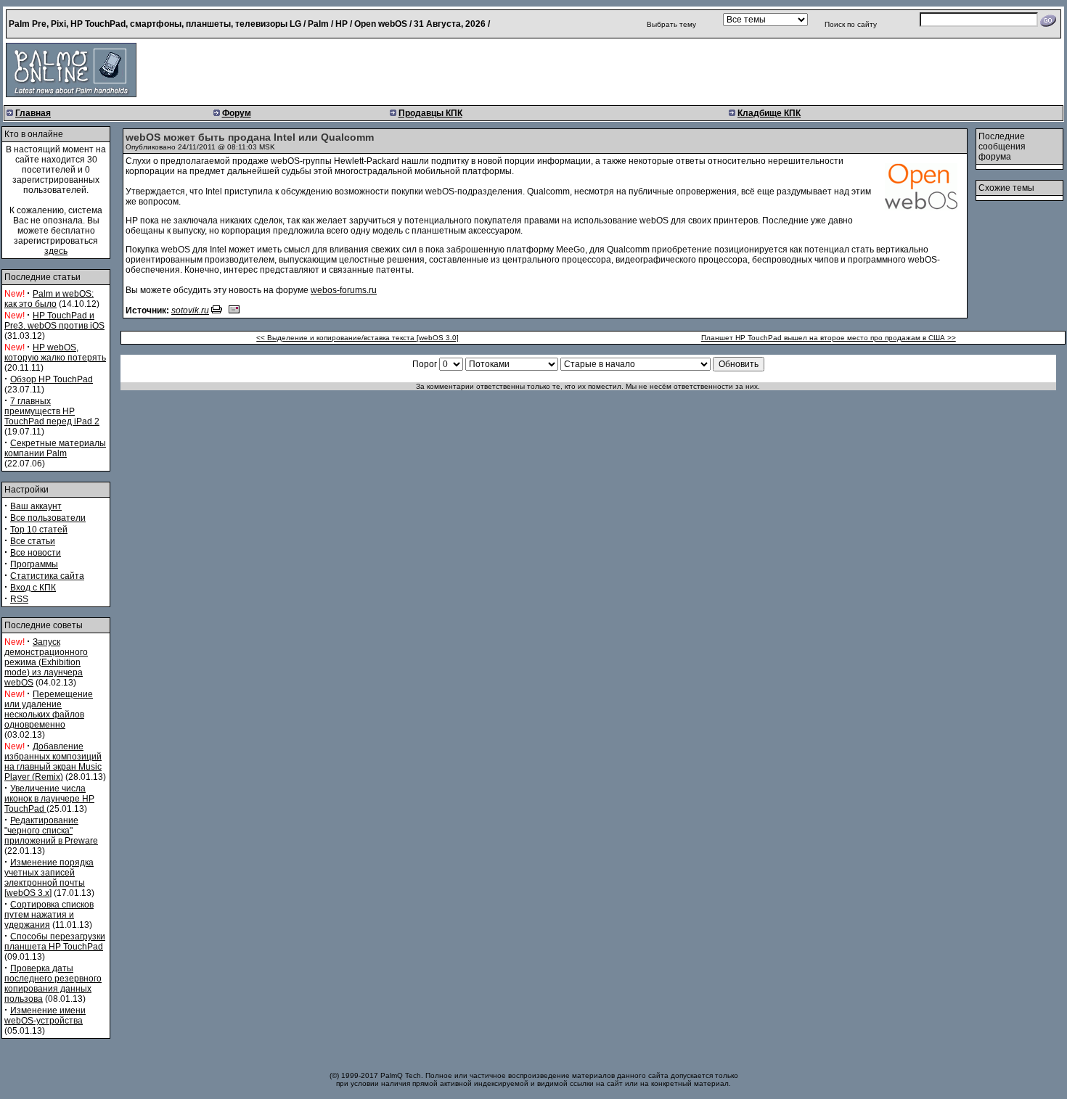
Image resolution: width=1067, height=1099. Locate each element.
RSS (19, 599)
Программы (34, 564)
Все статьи (32, 541)
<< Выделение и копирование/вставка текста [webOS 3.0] (357, 338)
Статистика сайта (47, 576)
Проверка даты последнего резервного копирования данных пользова (53, 983)
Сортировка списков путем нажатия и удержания (49, 915)
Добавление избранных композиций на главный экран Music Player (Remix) (53, 761)
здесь (56, 251)
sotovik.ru (190, 310)
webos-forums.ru (344, 290)
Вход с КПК (33, 588)
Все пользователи (48, 518)
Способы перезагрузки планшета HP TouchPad (54, 941)
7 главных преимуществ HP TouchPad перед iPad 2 (51, 411)
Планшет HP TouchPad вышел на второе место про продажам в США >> (828, 338)
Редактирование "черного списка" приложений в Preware (51, 830)
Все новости (35, 553)
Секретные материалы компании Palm (55, 448)
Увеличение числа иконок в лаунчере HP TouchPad (49, 798)
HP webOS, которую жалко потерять (55, 352)
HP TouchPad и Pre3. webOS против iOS (54, 320)
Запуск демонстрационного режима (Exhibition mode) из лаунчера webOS (46, 662)
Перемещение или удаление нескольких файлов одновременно (48, 709)
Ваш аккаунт (36, 506)
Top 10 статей (39, 529)
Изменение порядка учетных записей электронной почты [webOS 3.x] (49, 877)
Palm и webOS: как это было (49, 299)
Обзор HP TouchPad (51, 379)
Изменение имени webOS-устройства (45, 1015)
